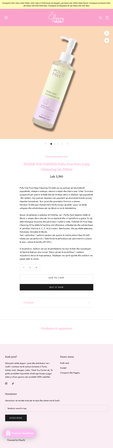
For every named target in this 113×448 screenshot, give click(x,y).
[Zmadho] (106, 33)
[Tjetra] (67, 143)
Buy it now (56, 287)
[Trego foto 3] (58, 144)
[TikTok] (13, 383)
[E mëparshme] (45, 143)
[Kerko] (100, 17)
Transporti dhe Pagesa (70, 372)
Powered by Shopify (16, 440)
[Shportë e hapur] (107, 17)
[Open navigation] (6, 17)
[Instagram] (6, 383)
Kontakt (63, 367)
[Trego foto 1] (51, 144)
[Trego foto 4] (62, 144)
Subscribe (16, 418)
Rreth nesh (64, 363)
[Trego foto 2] (54, 144)
